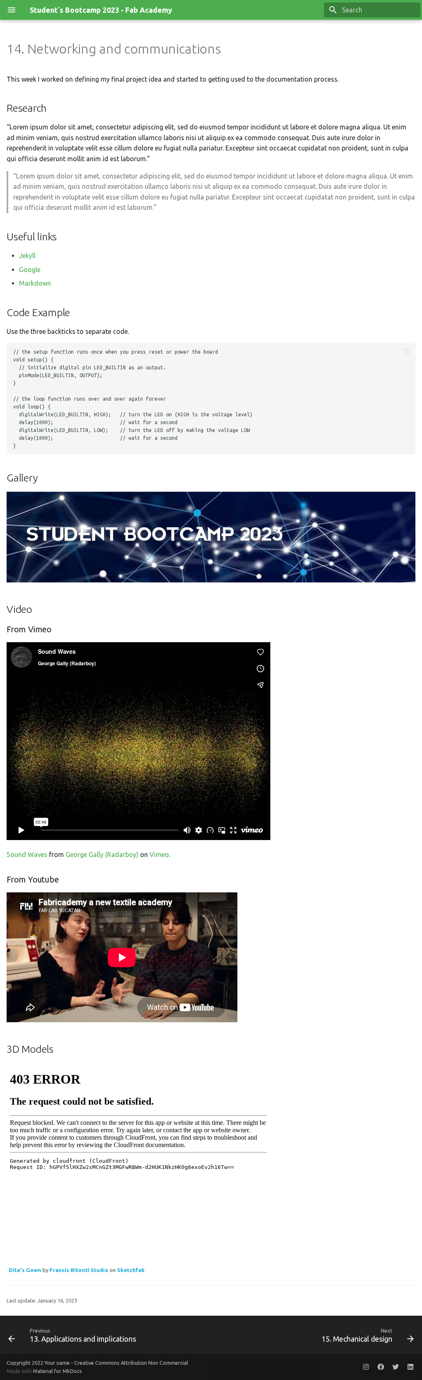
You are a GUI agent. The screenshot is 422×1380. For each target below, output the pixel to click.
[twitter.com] (395, 1366)
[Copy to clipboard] (407, 352)
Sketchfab (131, 1270)
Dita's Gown (25, 1270)
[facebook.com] (380, 1366)
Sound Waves (27, 854)
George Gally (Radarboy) (102, 854)
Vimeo (159, 854)
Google (29, 269)
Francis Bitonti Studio (78, 1270)
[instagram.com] (366, 1366)
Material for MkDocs (57, 1371)
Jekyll (27, 255)
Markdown (35, 283)
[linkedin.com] (410, 1366)
